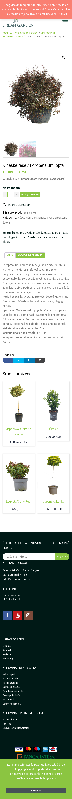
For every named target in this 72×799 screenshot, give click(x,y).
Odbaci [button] (63, 14)
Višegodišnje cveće (26, 33)
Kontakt (7, 650)
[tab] (10, 255)
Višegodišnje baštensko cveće (35, 217)
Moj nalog (8, 658)
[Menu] (65, 20)
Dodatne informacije (29, 255)
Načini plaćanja (10, 682)
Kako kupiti (9, 674)
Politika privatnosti (13, 691)
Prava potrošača (11, 695)
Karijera (7, 654)
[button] (64, 58)
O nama (7, 646)
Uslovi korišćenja (12, 703)
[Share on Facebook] (8, 360)
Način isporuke (11, 678)
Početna (8, 33)
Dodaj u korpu (30, 194)
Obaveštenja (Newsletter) (16, 728)
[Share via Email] (40, 360)
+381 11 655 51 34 (12, 595)
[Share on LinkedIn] (29, 360)
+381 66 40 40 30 (11, 599)
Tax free (7, 723)
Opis (10, 255)
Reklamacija (9, 699)
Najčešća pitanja (11, 687)
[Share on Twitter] (18, 360)
